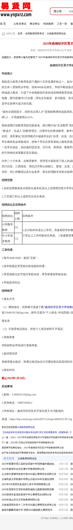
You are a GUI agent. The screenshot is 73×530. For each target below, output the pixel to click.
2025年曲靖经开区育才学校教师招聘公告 (44, 447)
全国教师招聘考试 (35, 33)
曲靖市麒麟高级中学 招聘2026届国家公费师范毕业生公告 (32, 510)
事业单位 (35, 23)
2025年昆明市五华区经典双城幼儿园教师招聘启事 (28, 489)
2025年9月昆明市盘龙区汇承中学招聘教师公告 (26, 484)
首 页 (3, 23)
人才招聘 (64, 518)
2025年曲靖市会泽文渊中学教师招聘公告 (23, 469)
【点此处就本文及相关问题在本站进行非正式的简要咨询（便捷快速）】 (37, 432)
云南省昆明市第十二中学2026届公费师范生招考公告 (29, 505)
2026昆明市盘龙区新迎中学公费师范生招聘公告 (27, 494)
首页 (20, 33)
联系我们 (54, 518)
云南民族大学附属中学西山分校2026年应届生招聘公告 (30, 479)
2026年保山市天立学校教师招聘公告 (21, 499)
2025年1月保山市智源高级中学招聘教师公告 (32, 442)
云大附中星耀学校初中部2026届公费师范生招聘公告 (29, 474)
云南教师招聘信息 (56, 33)
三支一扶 (62, 23)
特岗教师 (48, 23)
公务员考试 (20, 23)
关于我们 (45, 518)
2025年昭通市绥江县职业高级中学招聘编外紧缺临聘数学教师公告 (36, 464)
